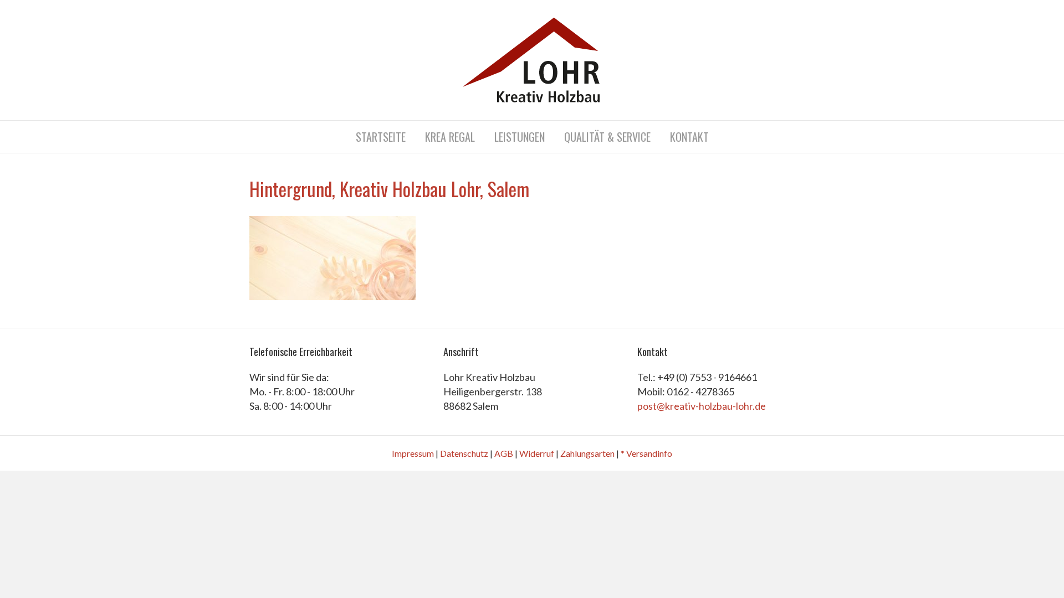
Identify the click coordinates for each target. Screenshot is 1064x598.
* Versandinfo (646, 453)
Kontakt (689, 136)
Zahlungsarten (587, 453)
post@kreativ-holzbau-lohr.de (701, 406)
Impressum (413, 453)
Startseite (381, 136)
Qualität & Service (607, 136)
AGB (503, 453)
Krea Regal (450, 136)
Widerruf (536, 453)
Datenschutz (464, 453)
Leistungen (519, 136)
